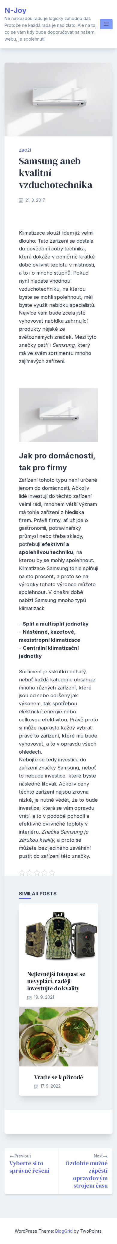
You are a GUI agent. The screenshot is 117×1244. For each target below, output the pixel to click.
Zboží (25, 150)
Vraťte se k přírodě (58, 1077)
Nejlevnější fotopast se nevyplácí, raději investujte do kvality (56, 981)
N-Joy (15, 10)
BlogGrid (64, 1231)
